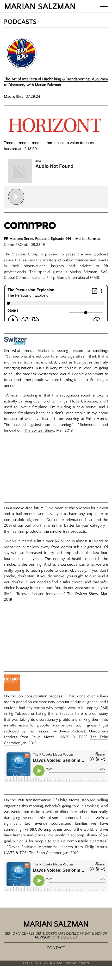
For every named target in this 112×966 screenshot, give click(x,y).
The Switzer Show (39, 430)
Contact (56, 947)
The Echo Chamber (45, 853)
